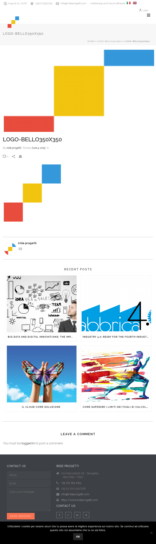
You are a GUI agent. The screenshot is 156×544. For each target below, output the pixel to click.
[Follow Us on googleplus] (68, 515)
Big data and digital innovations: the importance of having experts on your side (42, 337)
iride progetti (13, 147)
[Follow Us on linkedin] (77, 515)
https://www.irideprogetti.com (79, 500)
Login (145, 10)
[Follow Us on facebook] (59, 515)
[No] (151, 533)
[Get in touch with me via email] (20, 249)
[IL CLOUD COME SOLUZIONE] (41, 374)
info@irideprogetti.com (74, 3)
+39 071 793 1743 (71, 482)
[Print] (22, 156)
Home (91, 41)
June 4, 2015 (38, 147)
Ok (78, 536)
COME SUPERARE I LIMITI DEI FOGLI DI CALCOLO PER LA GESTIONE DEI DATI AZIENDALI (117, 407)
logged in (28, 443)
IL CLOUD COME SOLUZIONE (41, 407)
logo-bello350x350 (109, 41)
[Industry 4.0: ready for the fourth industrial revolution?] (116, 304)
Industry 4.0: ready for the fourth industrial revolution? (117, 337)
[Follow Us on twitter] (86, 515)
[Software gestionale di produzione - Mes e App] (128, 3)
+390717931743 (44, 3)
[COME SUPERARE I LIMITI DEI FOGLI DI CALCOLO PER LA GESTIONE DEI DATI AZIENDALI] (116, 374)
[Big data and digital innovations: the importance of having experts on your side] (41, 304)
